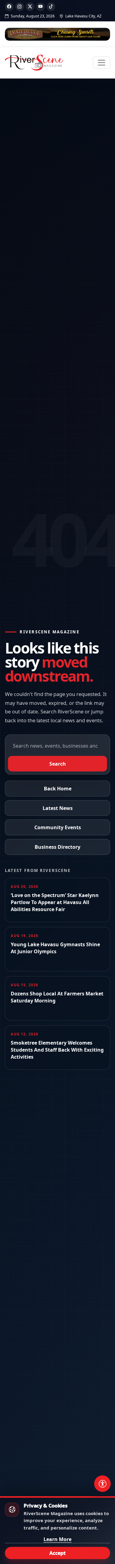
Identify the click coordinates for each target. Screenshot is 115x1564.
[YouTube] (40, 6)
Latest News (58, 808)
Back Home (57, 788)
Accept (57, 1553)
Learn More (57, 1539)
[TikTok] (51, 6)
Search (57, 763)
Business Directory (57, 847)
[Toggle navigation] (101, 63)
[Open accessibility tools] (102, 1483)
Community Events (57, 827)
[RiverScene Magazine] (34, 63)
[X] (30, 6)
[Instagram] (19, 6)
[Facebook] (9, 6)
